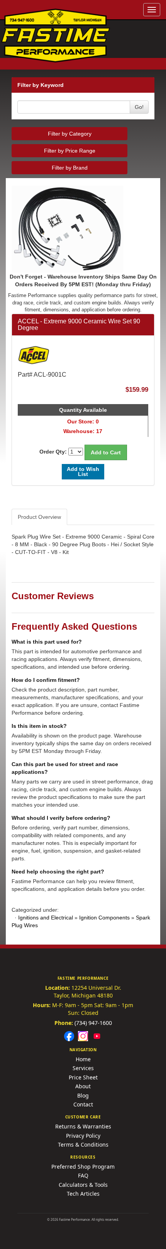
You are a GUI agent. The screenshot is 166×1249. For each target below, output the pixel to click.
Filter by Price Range (69, 151)
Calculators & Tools (83, 1184)
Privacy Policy (83, 1135)
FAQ (83, 1175)
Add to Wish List (83, 471)
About (83, 1086)
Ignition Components (104, 917)
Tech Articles (83, 1193)
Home (83, 1059)
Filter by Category (69, 134)
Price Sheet (83, 1077)
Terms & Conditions (83, 1144)
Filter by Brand (70, 168)
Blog (83, 1095)
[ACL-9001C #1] (83, 229)
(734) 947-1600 (93, 1022)
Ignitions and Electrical (45, 917)
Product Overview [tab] (39, 517)
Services (83, 1068)
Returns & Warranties (83, 1126)
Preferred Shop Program (83, 1166)
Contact (83, 1104)
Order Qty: (53, 452)
